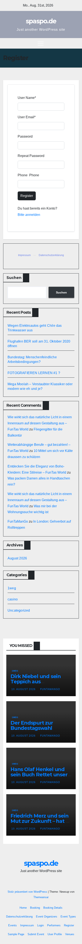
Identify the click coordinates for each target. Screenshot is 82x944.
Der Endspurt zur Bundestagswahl (32, 725)
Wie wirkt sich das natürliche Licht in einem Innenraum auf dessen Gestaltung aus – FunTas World (40, 423)
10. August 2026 (23, 689)
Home (23, 907)
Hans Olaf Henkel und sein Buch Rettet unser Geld (39, 774)
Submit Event (36, 934)
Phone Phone (28, 175)
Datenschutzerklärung (51, 255)
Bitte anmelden (29, 214)
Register (26, 196)
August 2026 (17, 558)
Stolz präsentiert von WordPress (28, 891)
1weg (12, 588)
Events (12, 925)
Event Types (68, 916)
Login (40, 925)
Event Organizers (46, 916)
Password (25, 136)
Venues (69, 934)
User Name (27, 98)
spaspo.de (41, 21)
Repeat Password (31, 156)
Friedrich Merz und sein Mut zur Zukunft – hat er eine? (41, 821)
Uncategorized (19, 610)
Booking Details (52, 907)
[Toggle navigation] (40, 43)
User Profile (55, 934)
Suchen (14, 277)
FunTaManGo (18, 521)
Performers (54, 925)
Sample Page (16, 934)
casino (13, 599)
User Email (27, 117)
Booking (35, 907)
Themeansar (41, 897)
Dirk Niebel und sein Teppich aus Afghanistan (36, 681)
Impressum (24, 255)
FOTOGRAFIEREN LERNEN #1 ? (34, 373)
